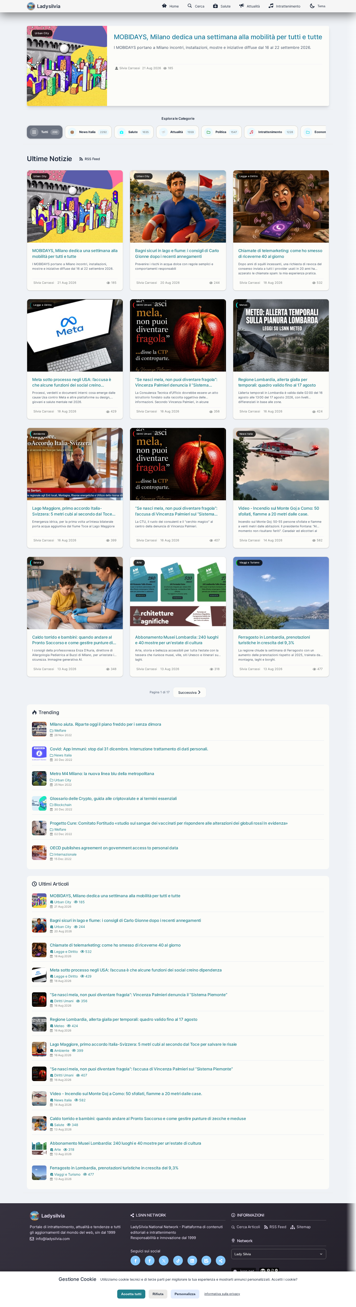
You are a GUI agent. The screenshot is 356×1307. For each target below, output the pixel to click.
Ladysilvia (53, 1216)
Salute (226, 6)
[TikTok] (178, 1260)
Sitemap (304, 1227)
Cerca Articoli (248, 1227)
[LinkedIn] (192, 1260)
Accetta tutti (131, 1294)
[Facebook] (135, 1260)
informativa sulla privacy (222, 1294)
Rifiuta (158, 1294)
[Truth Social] (220, 1260)
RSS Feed (92, 159)
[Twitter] (164, 1260)
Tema (321, 6)
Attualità (253, 6)
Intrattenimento (288, 6)
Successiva (188, 692)
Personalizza (185, 1294)
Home (174, 6)
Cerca (199, 6)
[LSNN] (206, 1260)
